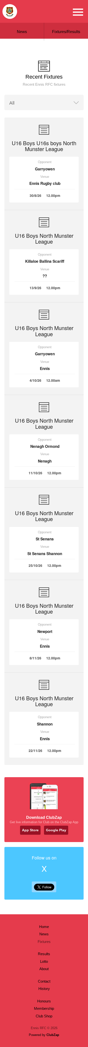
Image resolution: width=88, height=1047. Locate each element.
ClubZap (52, 1035)
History (44, 989)
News (22, 32)
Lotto (44, 961)
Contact (44, 981)
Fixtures (44, 942)
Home (44, 927)
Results (44, 954)
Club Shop (44, 1016)
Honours (44, 1001)
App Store (30, 830)
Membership (44, 1008)
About (44, 969)
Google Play (56, 830)
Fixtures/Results (66, 32)
